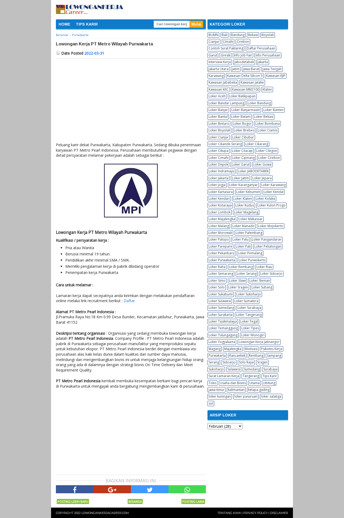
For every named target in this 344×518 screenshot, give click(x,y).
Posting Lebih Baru (73, 501)
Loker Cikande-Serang (225, 144)
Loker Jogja (217, 185)
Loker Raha (217, 267)
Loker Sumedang (221, 307)
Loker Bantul (218, 116)
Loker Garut (241, 164)
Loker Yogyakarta (222, 342)
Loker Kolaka (265, 198)
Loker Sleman (259, 280)
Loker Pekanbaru (221, 253)
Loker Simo (217, 280)
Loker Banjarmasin (245, 110)
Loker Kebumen (248, 192)
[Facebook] (75, 489)
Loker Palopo (219, 239)
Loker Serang (247, 273)
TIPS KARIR (87, 24)
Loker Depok (218, 164)
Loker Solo (217, 287)
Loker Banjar (218, 110)
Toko (212, 383)
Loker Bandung (259, 103)
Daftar (129, 300)
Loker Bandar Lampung (226, 103)
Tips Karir (270, 376)
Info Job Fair (243, 55)
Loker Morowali (220, 232)
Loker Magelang (246, 212)
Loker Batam (240, 116)
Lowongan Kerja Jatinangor (259, 342)
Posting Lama (193, 501)
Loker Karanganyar (243, 185)
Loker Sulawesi (220, 301)
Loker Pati (243, 246)
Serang (214, 362)
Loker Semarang (221, 273)
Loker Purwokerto (252, 260)
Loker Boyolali (219, 130)
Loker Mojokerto (270, 226)
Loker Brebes (244, 130)
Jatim (235, 69)
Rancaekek (237, 355)
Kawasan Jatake (252, 82)
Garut (213, 55)
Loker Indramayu (221, 171)
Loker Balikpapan (242, 96)
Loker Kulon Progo (271, 205)
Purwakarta (217, 355)
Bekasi (253, 35)
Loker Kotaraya (220, 205)
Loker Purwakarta (222, 260)
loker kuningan (220, 396)
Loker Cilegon (266, 150)
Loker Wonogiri (252, 335)
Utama (254, 383)
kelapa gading (259, 389)
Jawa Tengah (272, 69)
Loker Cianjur (219, 137)
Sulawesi (233, 369)
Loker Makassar (251, 219)
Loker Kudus (244, 205)
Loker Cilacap (242, 150)
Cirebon (243, 41)
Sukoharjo (216, 369)
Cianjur (214, 41)
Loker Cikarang (256, 144)
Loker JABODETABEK (253, 171)
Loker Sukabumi (221, 294)
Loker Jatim (240, 178)
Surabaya (270, 369)
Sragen (262, 362)
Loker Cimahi (218, 157)
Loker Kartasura (221, 192)
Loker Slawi (237, 280)
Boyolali (267, 35)
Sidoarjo (229, 362)
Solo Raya (246, 362)
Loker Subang (262, 287)
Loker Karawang (273, 185)
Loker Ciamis (267, 130)
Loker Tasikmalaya (223, 321)
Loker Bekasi (263, 116)
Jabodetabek (244, 62)
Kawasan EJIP (275, 75)
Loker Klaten (242, 198)
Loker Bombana (267, 123)
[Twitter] (150, 489)
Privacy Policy (255, 513)
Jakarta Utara (218, 69)
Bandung (238, 35)
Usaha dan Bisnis (233, 383)
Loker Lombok (220, 212)
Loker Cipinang (243, 157)
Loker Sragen (238, 287)
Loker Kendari (219, 198)
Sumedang (252, 369)
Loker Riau (264, 267)
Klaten (267, 89)
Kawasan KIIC (218, 89)
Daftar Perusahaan (261, 48)
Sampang (274, 355)
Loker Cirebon (269, 157)
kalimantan (236, 389)
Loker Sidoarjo (271, 273)
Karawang (216, 75)
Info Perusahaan (268, 55)
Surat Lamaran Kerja (224, 376)
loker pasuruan (245, 396)
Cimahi (228, 41)
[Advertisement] (131, 99)
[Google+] (112, 489)
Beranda (135, 501)
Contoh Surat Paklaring (226, 48)
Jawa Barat (251, 69)
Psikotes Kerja (271, 348)
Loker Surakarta (220, 314)
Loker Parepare (220, 246)
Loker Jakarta (218, 178)
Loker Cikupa (218, 150)
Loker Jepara (262, 178)
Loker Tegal (249, 321)
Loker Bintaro (219, 123)
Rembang (256, 355)
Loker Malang (219, 226)
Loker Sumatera (246, 301)
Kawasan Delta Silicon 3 (245, 75)
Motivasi (251, 348)
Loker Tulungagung (223, 335)
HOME (64, 24)
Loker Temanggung (223, 328)
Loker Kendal (274, 192)
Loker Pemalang (250, 253)
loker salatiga (271, 396)
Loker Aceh (217, 96)
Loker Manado (243, 226)
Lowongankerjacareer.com (105, 513)
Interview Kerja (220, 62)
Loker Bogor (242, 123)
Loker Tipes (250, 328)
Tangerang (251, 376)
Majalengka (232, 348)
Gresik (225, 55)
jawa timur (216, 389)
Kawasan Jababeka (223, 82)
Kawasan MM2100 (245, 89)
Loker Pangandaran (267, 239)
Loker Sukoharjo (248, 294)
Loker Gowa (262, 164)
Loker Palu (240, 239)
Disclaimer (279, 513)
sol (211, 403)
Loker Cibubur (243, 137)
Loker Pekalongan (267, 246)
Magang (215, 348)
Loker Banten (273, 110)
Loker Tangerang (249, 314)
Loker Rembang (241, 267)
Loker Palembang (249, 232)
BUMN (213, 35)
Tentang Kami (229, 513)
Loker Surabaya (249, 307)
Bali (224, 35)
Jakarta (262, 62)
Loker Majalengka (222, 219)
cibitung (269, 383)
